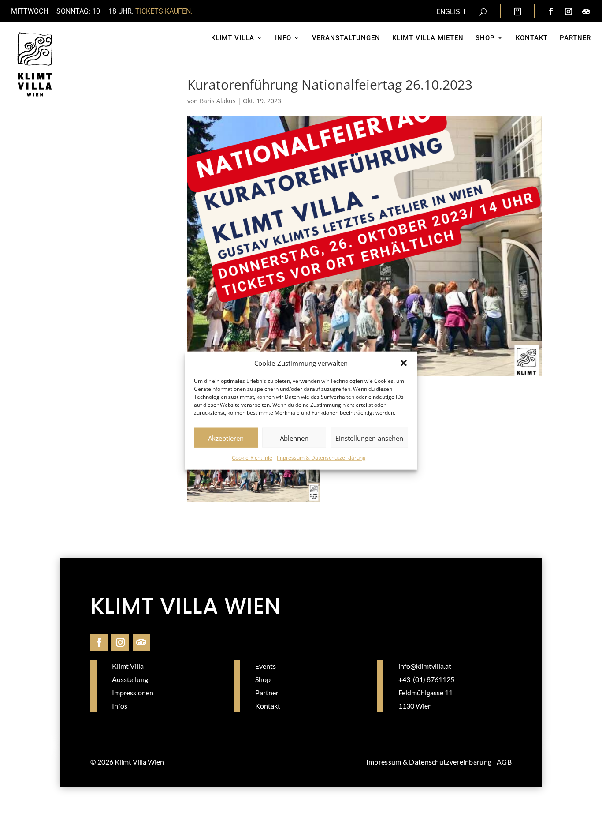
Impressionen (132, 692)
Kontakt (267, 705)
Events (265, 666)
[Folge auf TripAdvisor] (586, 11)
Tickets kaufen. (164, 11)
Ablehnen (294, 438)
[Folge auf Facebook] (551, 11)
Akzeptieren (226, 438)
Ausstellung (130, 679)
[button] (403, 363)
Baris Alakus (218, 101)
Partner (267, 692)
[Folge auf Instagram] (568, 11)
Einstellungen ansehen (369, 438)
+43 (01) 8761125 (426, 679)
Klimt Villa (128, 666)
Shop (263, 679)
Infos (119, 705)
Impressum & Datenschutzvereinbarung (429, 761)
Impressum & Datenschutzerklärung (321, 457)
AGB (504, 761)
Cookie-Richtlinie (252, 457)
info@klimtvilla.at (424, 666)
